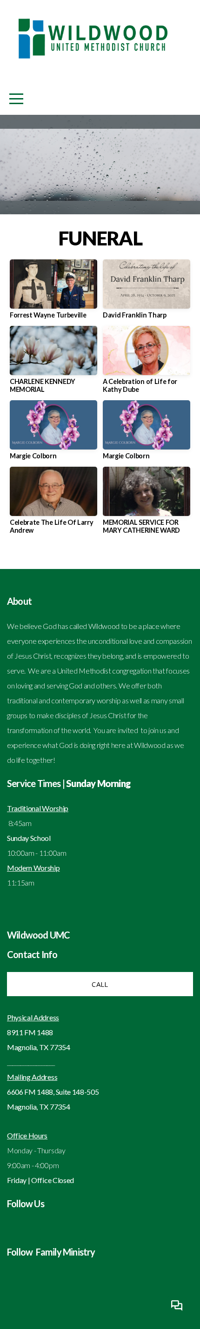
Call (100, 984)
